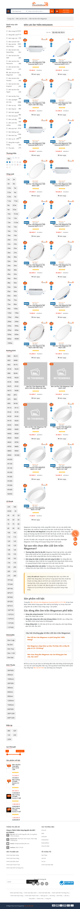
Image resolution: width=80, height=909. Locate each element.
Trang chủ (10, 19)
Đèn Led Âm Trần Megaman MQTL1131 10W (62, 428)
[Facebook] (33, 883)
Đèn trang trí (13, 31)
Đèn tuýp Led (13, 38)
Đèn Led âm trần (21, 19)
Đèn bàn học (13, 135)
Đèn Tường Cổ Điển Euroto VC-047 (16, 782)
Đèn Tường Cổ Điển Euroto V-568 (16, 796)
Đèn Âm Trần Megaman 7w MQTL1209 (62, 266)
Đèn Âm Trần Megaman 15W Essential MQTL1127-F (35, 144)
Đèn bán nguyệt (14, 112)
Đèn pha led (13, 128)
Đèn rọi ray (12, 105)
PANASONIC (45, 840)
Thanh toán (40, 898)
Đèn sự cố (12, 139)
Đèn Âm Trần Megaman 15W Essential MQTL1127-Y (62, 144)
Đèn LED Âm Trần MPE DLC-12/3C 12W (16, 767)
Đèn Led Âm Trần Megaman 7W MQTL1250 (35, 428)
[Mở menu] (8, 11)
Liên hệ (43, 858)
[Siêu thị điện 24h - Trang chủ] (40, 5)
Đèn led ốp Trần (14, 96)
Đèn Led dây (13, 119)
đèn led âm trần (38, 668)
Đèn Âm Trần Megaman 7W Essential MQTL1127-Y (62, 225)
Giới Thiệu (44, 855)
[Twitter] (38, 883)
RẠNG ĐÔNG (45, 843)
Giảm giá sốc (44, 895)
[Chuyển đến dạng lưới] (26, 32)
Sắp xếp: (48, 32)
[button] (9, 158)
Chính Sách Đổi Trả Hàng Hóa (14, 868)
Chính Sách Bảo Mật (47, 865)
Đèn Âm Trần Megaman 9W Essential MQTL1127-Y (62, 306)
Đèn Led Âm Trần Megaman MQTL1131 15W (62, 468)
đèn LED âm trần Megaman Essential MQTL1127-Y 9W (48, 602)
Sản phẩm (32, 898)
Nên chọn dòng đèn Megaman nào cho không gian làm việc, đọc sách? (47, 655)
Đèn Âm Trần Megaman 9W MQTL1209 (62, 347)
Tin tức (43, 861)
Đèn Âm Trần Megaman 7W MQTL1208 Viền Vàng (35, 266)
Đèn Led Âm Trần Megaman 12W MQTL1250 (62, 387)
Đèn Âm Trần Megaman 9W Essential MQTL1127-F (35, 306)
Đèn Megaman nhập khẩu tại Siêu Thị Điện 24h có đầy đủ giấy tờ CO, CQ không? (48, 647)
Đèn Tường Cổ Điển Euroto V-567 (16, 810)
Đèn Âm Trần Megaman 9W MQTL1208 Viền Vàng (35, 347)
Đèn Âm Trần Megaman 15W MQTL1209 (35, 185)
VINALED (44, 836)
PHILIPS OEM (45, 846)
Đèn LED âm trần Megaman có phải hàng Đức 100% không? (46, 638)
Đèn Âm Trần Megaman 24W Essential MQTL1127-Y (35, 225)
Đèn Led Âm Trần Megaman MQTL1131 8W (35, 509)
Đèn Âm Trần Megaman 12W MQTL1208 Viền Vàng (35, 104)
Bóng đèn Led (13, 35)
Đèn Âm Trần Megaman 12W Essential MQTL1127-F (35, 63)
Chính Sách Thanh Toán (13, 865)
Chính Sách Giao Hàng (12, 858)
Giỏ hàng (52, 895)
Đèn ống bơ (12, 109)
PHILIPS (43, 830)
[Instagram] (42, 883)
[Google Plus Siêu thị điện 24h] (46, 883)
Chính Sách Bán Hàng (12, 855)
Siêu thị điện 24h (28, 906)
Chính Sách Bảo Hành (12, 861)
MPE (42, 833)
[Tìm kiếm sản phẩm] (52, 11)
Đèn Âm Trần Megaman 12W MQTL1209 (62, 104)
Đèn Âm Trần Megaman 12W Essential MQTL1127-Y (62, 63)
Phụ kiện (11, 148)
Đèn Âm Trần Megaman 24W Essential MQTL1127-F (62, 185)
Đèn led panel (13, 116)
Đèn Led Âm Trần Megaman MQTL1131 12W (35, 468)
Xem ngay (36, 74)
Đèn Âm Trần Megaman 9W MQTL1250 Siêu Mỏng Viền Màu (35, 387)
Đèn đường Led (14, 132)
